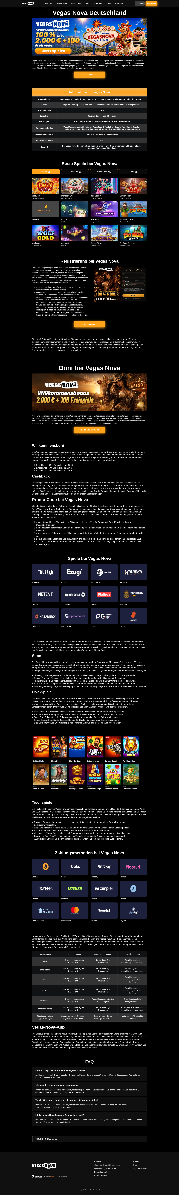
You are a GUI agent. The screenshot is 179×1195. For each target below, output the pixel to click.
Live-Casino (73, 172)
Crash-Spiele (102, 172)
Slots (132, 172)
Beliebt (44, 172)
